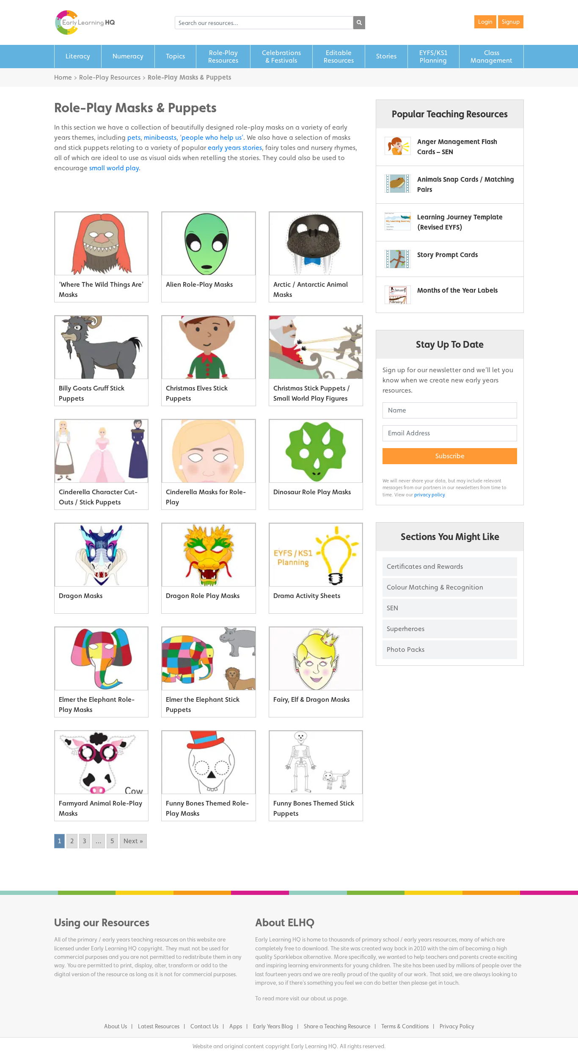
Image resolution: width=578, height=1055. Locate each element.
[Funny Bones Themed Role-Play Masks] (208, 762)
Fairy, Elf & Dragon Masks (311, 699)
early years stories (235, 148)
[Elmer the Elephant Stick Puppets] (208, 658)
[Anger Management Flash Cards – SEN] (398, 146)
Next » (133, 841)
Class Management (491, 56)
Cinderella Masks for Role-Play (206, 497)
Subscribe (450, 456)
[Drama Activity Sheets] (316, 555)
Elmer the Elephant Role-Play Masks (97, 704)
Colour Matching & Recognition (435, 587)
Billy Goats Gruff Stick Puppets (91, 393)
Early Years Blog (273, 1026)
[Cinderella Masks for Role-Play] (208, 451)
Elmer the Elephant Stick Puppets (202, 704)
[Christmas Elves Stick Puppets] (208, 347)
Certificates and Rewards (425, 566)
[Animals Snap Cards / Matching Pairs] (398, 183)
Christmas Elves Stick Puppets (197, 393)
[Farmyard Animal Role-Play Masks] (101, 762)
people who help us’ (212, 137)
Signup (511, 21)
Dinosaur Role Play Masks (312, 492)
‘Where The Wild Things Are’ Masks (101, 289)
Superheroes (405, 629)
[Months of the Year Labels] (398, 294)
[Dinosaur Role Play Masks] (316, 451)
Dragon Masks (80, 596)
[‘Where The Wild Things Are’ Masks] (101, 243)
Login (485, 21)
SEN (392, 608)
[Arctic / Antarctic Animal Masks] (316, 243)
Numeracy (128, 56)
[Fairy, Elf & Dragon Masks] (316, 658)
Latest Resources (158, 1026)
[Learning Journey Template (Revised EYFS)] (398, 221)
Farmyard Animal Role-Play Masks (100, 808)
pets (133, 137)
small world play (114, 168)
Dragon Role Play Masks (202, 596)
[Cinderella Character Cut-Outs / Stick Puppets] (101, 451)
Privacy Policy (457, 1026)
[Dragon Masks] (101, 555)
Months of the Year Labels (457, 290)
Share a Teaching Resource (337, 1026)
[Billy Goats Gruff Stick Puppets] (101, 347)
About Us (115, 1026)
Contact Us (204, 1026)
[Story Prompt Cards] (398, 259)
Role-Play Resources (109, 77)
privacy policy (429, 495)
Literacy (78, 56)
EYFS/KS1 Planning (433, 56)
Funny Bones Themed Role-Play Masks (207, 808)
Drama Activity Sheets (306, 596)
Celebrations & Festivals (281, 56)
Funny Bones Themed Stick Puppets (313, 808)
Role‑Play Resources (223, 56)
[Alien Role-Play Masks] (208, 243)
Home (63, 77)
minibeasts (160, 137)
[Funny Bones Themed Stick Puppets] (316, 762)
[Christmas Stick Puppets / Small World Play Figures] (316, 347)
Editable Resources (339, 56)
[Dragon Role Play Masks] (208, 555)
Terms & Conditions (405, 1026)
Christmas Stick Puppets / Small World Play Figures (311, 393)
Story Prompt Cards (447, 255)
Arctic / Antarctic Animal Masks (310, 289)
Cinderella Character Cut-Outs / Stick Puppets (98, 497)
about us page (329, 998)
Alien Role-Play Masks (199, 284)
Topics (175, 56)
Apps (235, 1026)
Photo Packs (405, 649)
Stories (386, 56)
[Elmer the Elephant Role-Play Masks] (101, 658)
